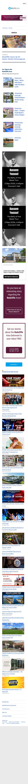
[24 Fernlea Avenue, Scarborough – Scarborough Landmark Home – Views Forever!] (8, 127)
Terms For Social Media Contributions (13, 723)
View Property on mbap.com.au (11, 276)
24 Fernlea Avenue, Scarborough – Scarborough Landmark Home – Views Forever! (19, 127)
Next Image (10, 28)
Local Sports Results (6, 716)
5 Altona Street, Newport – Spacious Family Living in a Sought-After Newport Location (19, 82)
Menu (24, 3)
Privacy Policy (4, 722)
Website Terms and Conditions (14, 722)
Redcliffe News (5, 702)
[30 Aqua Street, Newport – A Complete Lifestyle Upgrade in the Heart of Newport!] (8, 113)
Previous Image (4, 28)
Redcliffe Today (4, 720)
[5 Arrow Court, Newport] (8, 142)
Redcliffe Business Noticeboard (9, 705)
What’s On (4, 712)
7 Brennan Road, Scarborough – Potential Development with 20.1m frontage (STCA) (20, 97)
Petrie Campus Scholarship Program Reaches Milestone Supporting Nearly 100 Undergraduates (12, 407)
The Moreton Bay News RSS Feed (10, 372)
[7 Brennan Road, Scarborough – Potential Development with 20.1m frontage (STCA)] (8, 98)
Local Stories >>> (14, 364)
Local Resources (6, 709)
